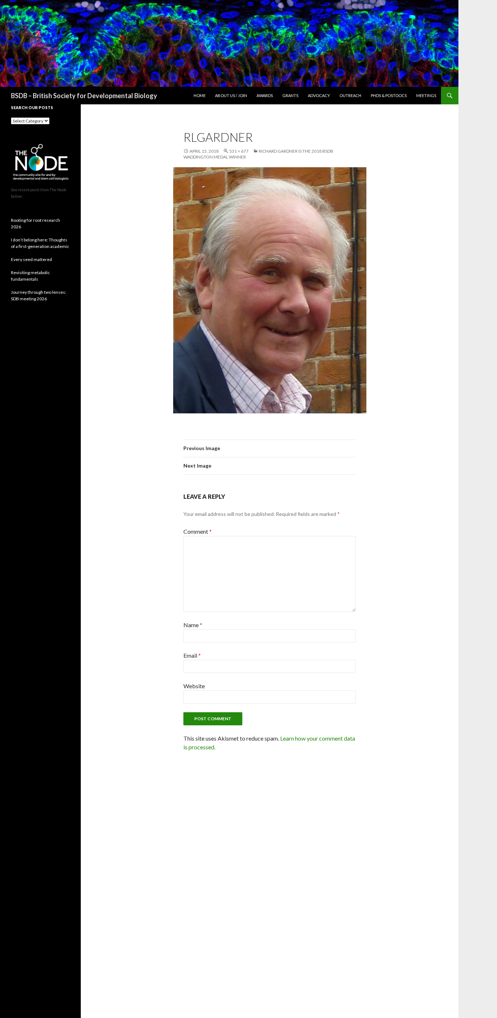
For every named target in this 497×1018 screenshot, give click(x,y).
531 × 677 (239, 151)
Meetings (426, 95)
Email (192, 655)
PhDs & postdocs (389, 95)
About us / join (231, 95)
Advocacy (319, 95)
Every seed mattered (31, 259)
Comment (197, 531)
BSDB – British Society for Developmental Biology (84, 96)
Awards (265, 95)
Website (194, 685)
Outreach (350, 95)
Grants (290, 95)
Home (200, 95)
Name (192, 624)
